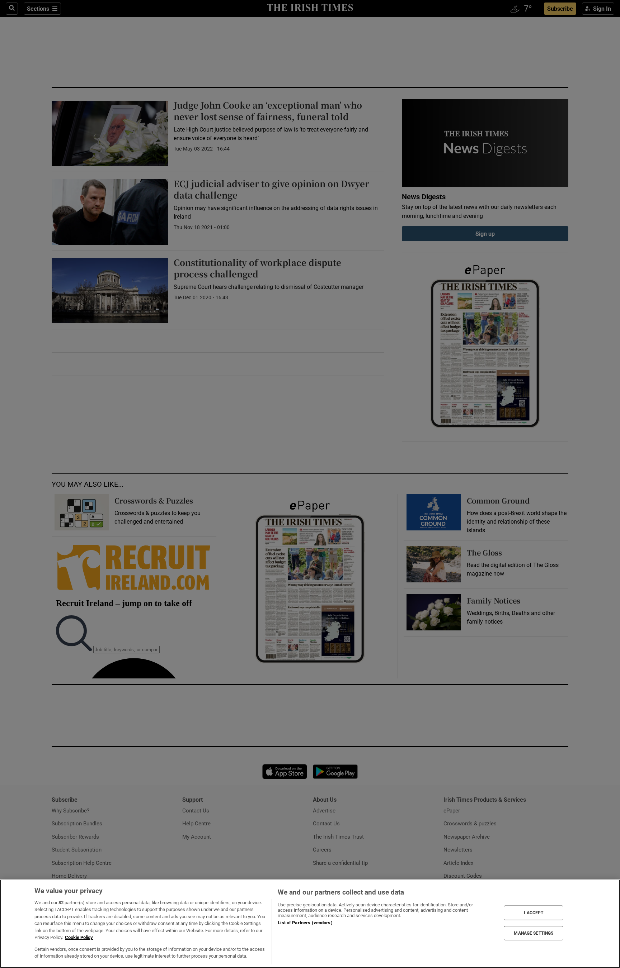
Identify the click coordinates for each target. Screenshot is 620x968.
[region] (310, 923)
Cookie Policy (79, 937)
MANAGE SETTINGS (533, 932)
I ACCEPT (533, 912)
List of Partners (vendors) (305, 922)
